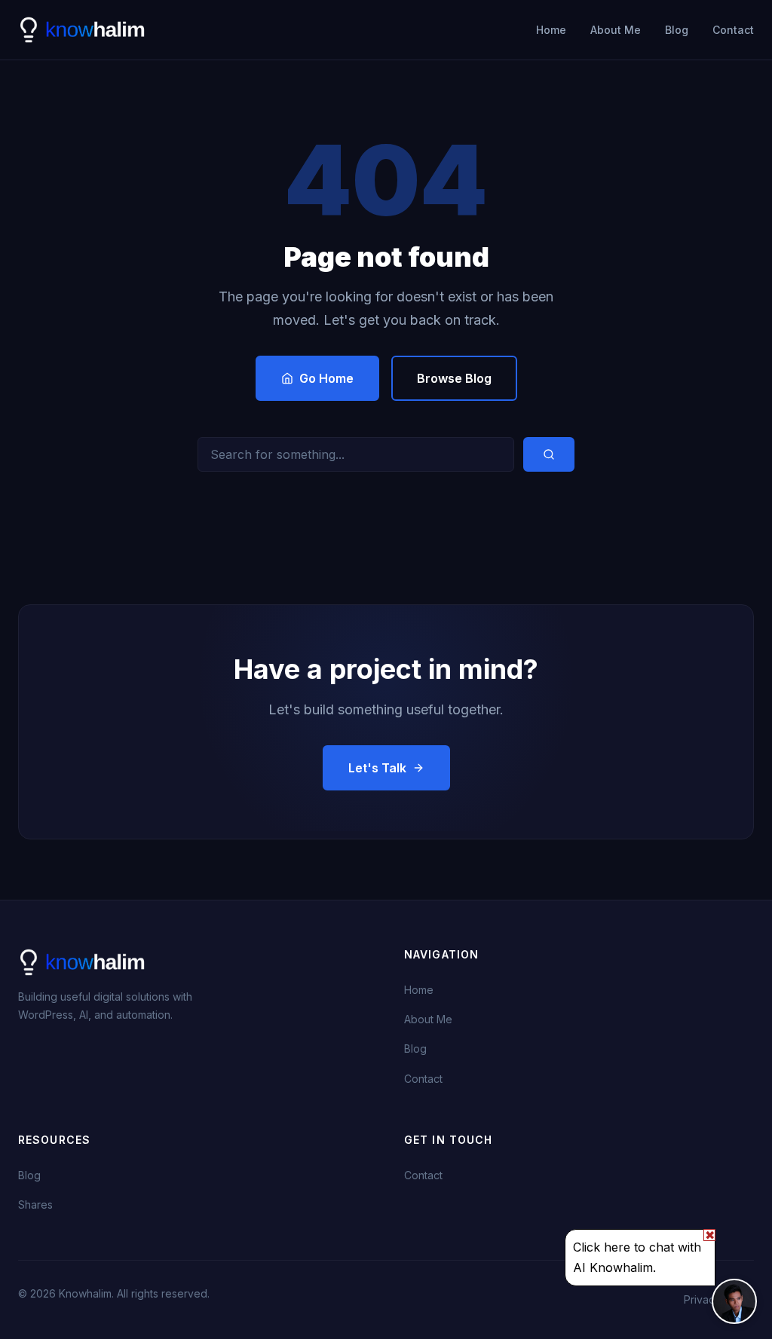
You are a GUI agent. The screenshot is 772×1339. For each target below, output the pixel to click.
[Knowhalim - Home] (83, 30)
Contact (733, 29)
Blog (676, 29)
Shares (35, 1204)
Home (551, 29)
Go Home (326, 378)
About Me (615, 29)
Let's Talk (377, 767)
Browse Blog (454, 378)
